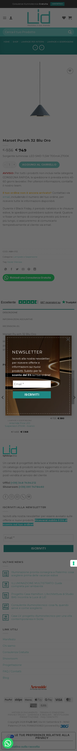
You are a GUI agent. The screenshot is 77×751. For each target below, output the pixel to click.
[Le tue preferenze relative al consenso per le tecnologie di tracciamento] (73, 563)
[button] (8, 743)
